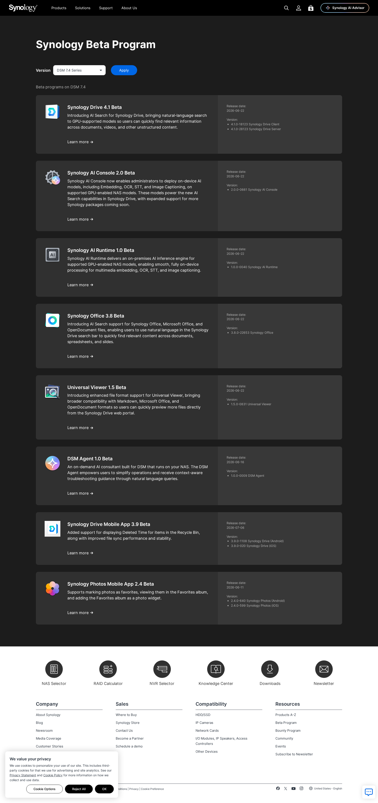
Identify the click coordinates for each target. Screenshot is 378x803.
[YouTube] (293, 789)
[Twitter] (285, 789)
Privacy (134, 789)
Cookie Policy (53, 775)
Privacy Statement (23, 775)
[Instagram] (301, 789)
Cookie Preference (152, 789)
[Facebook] (278, 789)
